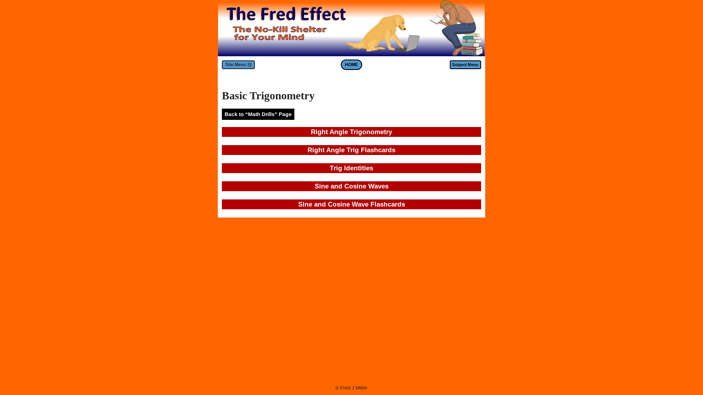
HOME (351, 64)
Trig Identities (351, 168)
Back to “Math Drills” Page (258, 114)
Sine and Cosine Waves (352, 186)
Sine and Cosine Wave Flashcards (351, 204)
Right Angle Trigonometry (351, 132)
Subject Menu (465, 64)
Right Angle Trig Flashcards (351, 150)
